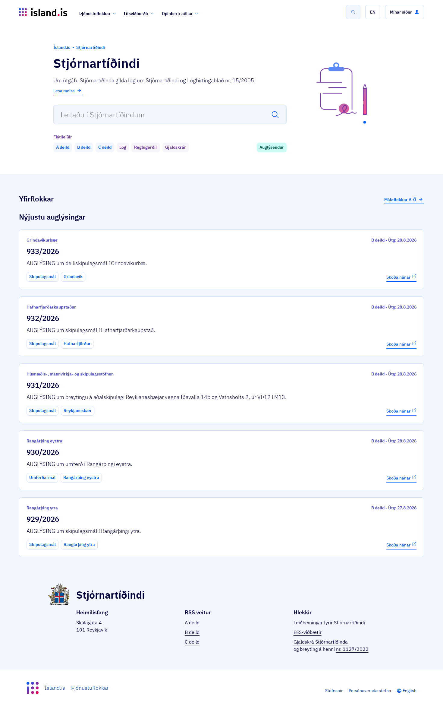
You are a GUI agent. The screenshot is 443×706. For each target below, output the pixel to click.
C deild (192, 642)
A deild (192, 622)
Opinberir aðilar (177, 13)
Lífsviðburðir (136, 13)
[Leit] (353, 12)
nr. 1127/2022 (352, 649)
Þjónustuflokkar (95, 13)
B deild (192, 632)
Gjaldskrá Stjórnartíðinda (321, 642)
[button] (372, 12)
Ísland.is (55, 687)
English (409, 690)
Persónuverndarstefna (370, 690)
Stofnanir (334, 690)
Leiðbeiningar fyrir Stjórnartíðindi (329, 622)
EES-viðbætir (308, 632)
